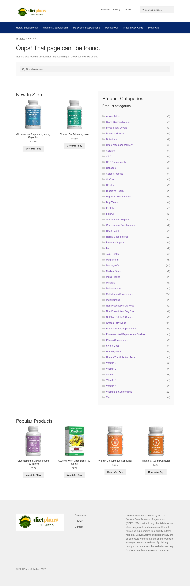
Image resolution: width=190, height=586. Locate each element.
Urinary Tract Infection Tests (120, 357)
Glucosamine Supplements (120, 225)
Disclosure (105, 9)
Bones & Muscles (115, 133)
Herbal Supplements (27, 27)
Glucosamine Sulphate (118, 219)
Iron (108, 248)
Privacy (116, 9)
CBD (108, 156)
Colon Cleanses (114, 173)
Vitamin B (111, 363)
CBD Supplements (116, 162)
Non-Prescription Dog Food (120, 311)
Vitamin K (111, 386)
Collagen (111, 168)
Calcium (110, 150)
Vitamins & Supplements (55, 27)
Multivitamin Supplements (86, 27)
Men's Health (113, 276)
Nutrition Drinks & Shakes (119, 317)
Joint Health (112, 254)
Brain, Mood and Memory (119, 144)
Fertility (110, 208)
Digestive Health (115, 191)
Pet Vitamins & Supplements (121, 328)
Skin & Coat (112, 345)
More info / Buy (33, 148)
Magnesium (112, 259)
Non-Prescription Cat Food (120, 305)
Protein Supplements (117, 340)
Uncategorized (114, 351)
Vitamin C (111, 368)
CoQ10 (110, 179)
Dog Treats (112, 202)
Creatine (110, 185)
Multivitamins (113, 299)
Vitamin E (111, 380)
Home (22, 38)
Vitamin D (111, 374)
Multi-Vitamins (113, 288)
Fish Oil (110, 213)
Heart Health (112, 231)
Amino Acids (112, 116)
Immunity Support (115, 242)
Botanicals (153, 27)
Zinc (108, 397)
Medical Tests (113, 271)
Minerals (110, 282)
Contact (127, 9)
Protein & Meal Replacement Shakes (125, 334)
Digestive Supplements (118, 196)
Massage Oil (111, 27)
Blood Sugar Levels (116, 127)
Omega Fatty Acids (133, 27)
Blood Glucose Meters (117, 122)
